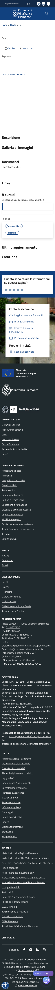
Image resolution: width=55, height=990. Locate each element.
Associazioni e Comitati (13, 611)
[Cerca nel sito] (46, 13)
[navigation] (6, 13)
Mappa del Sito (9, 836)
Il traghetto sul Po (11, 887)
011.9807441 (13, 631)
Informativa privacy (11, 807)
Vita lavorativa (9, 539)
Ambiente (7, 475)
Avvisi (5, 565)
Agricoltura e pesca (11, 470)
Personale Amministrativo (15, 449)
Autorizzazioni (9, 490)
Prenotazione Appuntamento (16, 783)
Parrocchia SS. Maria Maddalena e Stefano (23, 882)
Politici (5, 454)
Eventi (5, 582)
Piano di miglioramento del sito (17, 773)
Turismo (5, 534)
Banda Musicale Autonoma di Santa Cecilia (23, 877)
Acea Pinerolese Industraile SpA (18, 872)
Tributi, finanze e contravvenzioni (18, 529)
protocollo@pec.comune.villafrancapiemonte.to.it (26, 645)
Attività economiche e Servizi (16, 606)
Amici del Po (8, 892)
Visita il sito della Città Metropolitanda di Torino (25, 858)
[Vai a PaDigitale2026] (20, 409)
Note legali (7, 812)
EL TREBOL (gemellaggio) (15, 902)
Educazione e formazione (14, 505)
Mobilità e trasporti (11, 519)
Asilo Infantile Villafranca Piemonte (20, 926)
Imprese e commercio (12, 514)
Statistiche (7, 831)
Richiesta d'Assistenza (13, 792)
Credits (5, 822)
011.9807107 (13, 627)
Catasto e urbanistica (12, 495)
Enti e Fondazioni (10, 444)
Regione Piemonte (11, 3)
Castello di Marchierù (12, 916)
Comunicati (7, 560)
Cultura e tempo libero (13, 500)
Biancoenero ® (29, 978)
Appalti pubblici (9, 485)
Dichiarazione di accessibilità (16, 763)
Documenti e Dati (10, 439)
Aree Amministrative (12, 429)
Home (4, 24)
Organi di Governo (11, 425)
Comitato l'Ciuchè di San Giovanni (19, 897)
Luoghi (5, 587)
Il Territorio (7, 592)
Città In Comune (26, 970)
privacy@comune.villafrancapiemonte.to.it (30, 736)
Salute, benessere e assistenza (17, 524)
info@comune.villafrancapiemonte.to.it (28, 649)
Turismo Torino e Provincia (15, 911)
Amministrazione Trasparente (16, 758)
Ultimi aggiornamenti (12, 827)
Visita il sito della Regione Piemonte (20, 853)
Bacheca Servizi (10, 797)
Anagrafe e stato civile (13, 480)
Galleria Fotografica (11, 596)
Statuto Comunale (11, 802)
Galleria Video (9, 601)
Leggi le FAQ (8, 778)
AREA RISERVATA (27, 985)
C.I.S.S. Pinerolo (9, 907)
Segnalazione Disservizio (14, 788)
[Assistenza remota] (37, 970)
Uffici (4, 434)
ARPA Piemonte (10, 921)
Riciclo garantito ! (10, 868)
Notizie (5, 555)
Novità (13, 24)
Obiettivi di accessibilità (13, 768)
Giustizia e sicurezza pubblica (16, 509)
